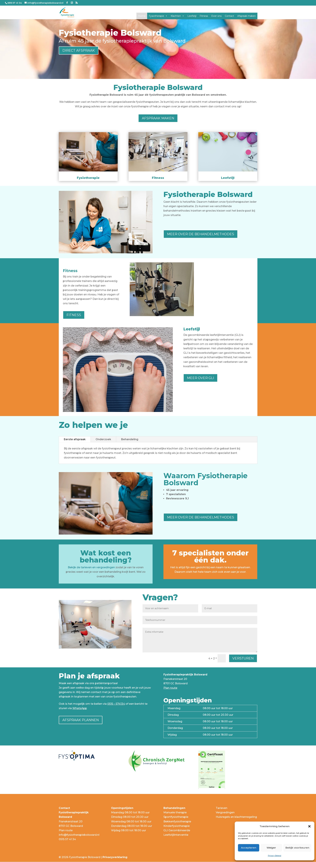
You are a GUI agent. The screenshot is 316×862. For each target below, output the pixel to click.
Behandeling (129, 439)
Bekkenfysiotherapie (177, 821)
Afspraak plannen (80, 720)
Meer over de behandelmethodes (200, 234)
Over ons (216, 15)
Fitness (204, 15)
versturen (243, 658)
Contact (229, 15)
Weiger (271, 847)
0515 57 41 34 (67, 839)
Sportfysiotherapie (175, 816)
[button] (309, 826)
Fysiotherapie (156, 15)
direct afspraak (78, 50)
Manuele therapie (175, 812)
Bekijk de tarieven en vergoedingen (91, 567)
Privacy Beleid (274, 855)
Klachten (176, 15)
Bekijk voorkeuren (297, 847)
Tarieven (221, 808)
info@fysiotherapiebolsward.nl (79, 834)
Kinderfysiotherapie (176, 825)
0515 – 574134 (116, 703)
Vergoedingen (225, 812)
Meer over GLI (200, 378)
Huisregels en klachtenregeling (236, 816)
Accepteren (248, 847)
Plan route (170, 687)
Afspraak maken (246, 15)
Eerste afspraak (75, 439)
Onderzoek (103, 439)
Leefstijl (191, 15)
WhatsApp (79, 708)
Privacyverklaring (115, 857)
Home (141, 15)
